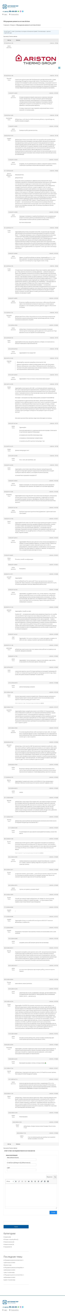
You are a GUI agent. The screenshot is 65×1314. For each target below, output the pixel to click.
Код (55, 1177)
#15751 (56, 1033)
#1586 (56, 43)
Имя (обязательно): (13, 1157)
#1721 (56, 375)
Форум (12, 25)
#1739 (56, 455)
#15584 (56, 742)
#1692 (56, 266)
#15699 (56, 885)
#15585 (56, 764)
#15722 (56, 927)
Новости (6, 1237)
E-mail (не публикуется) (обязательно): (18, 1162)
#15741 (56, 948)
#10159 (56, 298)
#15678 (56, 817)
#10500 (56, 634)
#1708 (56, 349)
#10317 (56, 518)
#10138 (56, 480)
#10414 (56, 564)
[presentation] (10, 1181)
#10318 (56, 538)
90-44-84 (10, 11)
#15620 (56, 788)
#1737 (56, 423)
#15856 (56, 1059)
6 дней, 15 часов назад (39, 31)
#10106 (56, 126)
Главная (6, 25)
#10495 (56, 574)
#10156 (56, 253)
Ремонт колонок (8, 1242)
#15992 (56, 1093)
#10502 (56, 656)
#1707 (56, 338)
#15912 (56, 1079)
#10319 (56, 555)
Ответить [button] (52, 43)
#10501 (56, 645)
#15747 (56, 989)
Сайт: (8, 1168)
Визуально (49, 1177)
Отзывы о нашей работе (10, 1239)
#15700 (56, 894)
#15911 (56, 1068)
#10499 (56, 607)
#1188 (56, 115)
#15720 (56, 907)
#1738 (56, 446)
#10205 (56, 325)
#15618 (56, 777)
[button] (10, 1181)
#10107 (56, 159)
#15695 (56, 857)
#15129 (56, 728)
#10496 (56, 589)
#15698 (56, 869)
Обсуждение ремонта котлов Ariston (13, 1275)
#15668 (56, 797)
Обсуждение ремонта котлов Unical (13, 1260)
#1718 (56, 358)
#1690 (56, 228)
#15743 (56, 965)
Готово (53, 1212)
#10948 (56, 683)
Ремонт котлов (8, 1244)
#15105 (56, 692)
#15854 (56, 1044)
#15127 (56, 707)
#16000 (56, 1133)
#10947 (56, 667)
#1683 (56, 170)
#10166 (56, 491)
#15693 (56, 838)
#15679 (56, 828)
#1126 (56, 75)
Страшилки (7, 1247)
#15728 (56, 938)
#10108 (56, 212)
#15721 (56, 916)
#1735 (56, 384)
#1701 (56, 312)
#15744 (56, 979)
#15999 (56, 1122)
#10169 (56, 507)
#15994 (56, 1112)
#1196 (56, 135)
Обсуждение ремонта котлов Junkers (13, 1267)
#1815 (56, 465)
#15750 (56, 1001)
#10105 (56, 93)
